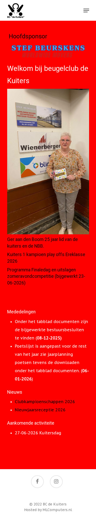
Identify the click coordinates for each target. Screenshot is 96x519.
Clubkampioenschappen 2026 (45, 401)
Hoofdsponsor (28, 36)
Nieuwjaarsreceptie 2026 (40, 409)
